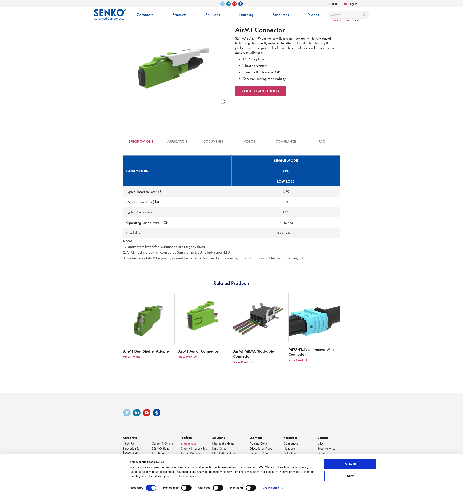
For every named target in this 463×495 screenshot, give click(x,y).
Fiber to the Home (223, 443)
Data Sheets (291, 453)
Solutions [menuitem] (212, 14)
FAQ (322, 141)
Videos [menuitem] (313, 14)
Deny (350, 475)
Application (177, 141)
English (353, 4)
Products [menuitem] (179, 14)
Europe (321, 453)
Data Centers (220, 448)
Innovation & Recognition (131, 450)
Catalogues (291, 443)
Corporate (130, 437)
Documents (213, 141)
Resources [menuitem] (281, 14)
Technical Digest (260, 453)
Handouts (289, 448)
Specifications (141, 141)
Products (186, 437)
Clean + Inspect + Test (193, 448)
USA (320, 443)
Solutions (218, 437)
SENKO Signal (161, 448)
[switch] (186, 488)
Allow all (350, 463)
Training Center (259, 443)
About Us (128, 443)
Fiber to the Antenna (224, 453)
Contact (333, 3)
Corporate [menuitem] (145, 14)
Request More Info (260, 91)
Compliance (286, 141)
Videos (249, 141)
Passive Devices (190, 453)
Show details (271, 487)
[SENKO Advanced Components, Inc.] (110, 11)
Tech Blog (158, 453)
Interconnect (188, 443)
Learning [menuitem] (246, 14)
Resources (290, 437)
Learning (256, 437)
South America (326, 448)
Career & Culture (162, 443)
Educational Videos (261, 448)
